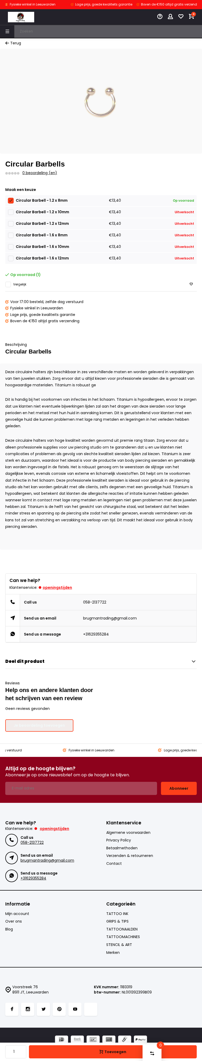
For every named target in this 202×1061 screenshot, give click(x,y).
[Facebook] (11, 1009)
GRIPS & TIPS (117, 921)
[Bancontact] (93, 1040)
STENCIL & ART (119, 944)
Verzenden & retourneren (129, 855)
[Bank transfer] (77, 1040)
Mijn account (17, 913)
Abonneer (178, 788)
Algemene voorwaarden (128, 832)
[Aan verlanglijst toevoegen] (191, 284)
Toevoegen (115, 1051)
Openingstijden (57, 587)
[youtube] (75, 1009)
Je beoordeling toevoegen (39, 725)
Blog (9, 929)
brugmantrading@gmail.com (110, 618)
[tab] (101, 535)
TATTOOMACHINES (123, 936)
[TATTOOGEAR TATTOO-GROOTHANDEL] (21, 17)
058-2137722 (94, 602)
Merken (113, 952)
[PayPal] (140, 1040)
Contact (114, 863)
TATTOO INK (117, 913)
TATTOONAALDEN (122, 929)
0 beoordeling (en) (39, 172)
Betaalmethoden (122, 848)
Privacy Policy (118, 840)
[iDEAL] (61, 1040)
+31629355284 (96, 634)
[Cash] (124, 1040)
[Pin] (108, 1040)
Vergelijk (19, 284)
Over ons (13, 921)
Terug (15, 43)
